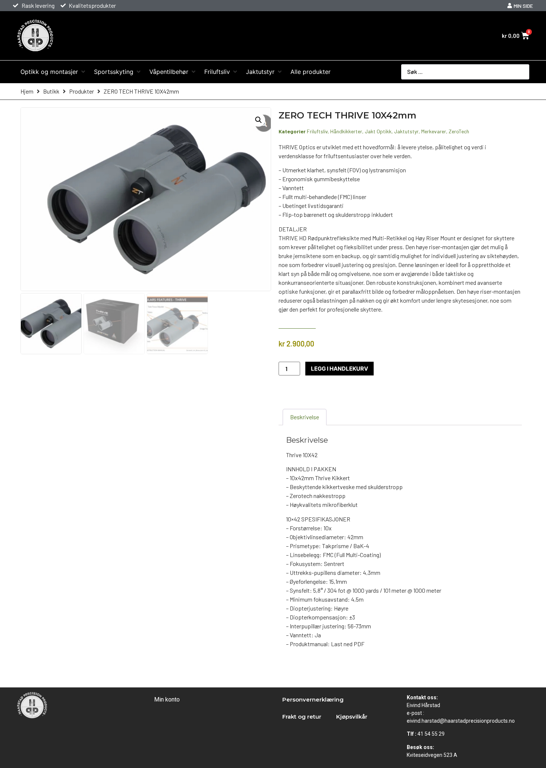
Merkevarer (433, 131)
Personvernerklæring (313, 699)
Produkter (81, 91)
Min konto (167, 699)
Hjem (26, 91)
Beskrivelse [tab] (304, 416)
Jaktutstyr (406, 131)
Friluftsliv (317, 131)
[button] (258, 120)
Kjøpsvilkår (351, 716)
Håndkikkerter (346, 131)
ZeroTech (459, 131)
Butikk (51, 91)
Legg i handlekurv (339, 368)
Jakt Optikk (378, 131)
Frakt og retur (301, 716)
